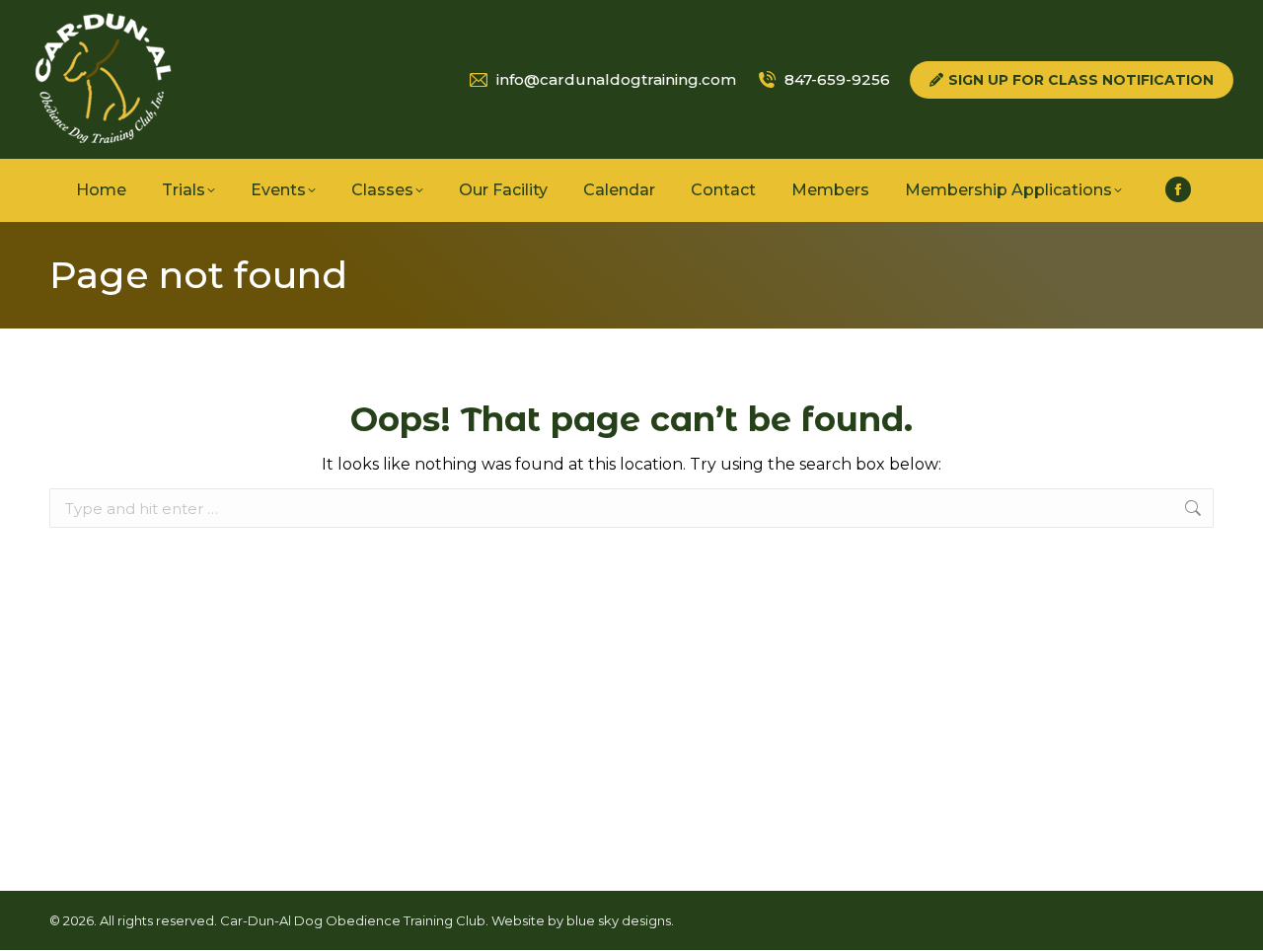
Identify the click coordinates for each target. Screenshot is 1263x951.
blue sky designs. (620, 920)
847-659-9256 (837, 79)
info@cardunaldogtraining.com (616, 79)
